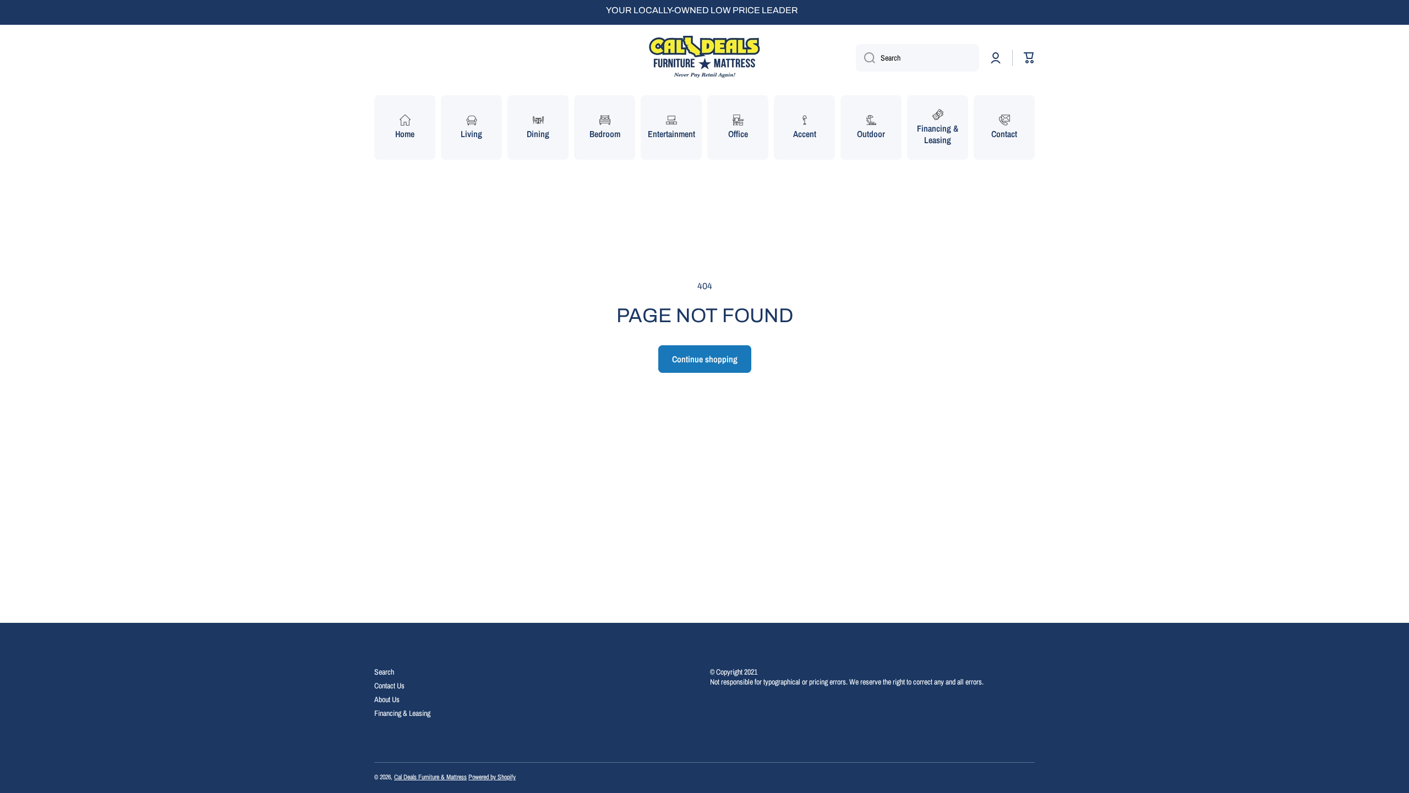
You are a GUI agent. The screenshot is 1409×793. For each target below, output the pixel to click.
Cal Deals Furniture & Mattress (430, 777)
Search (384, 672)
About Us (387, 699)
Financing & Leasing (402, 713)
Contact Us (389, 686)
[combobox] (917, 58)
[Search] (865, 58)
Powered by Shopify (492, 777)
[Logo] (704, 58)
